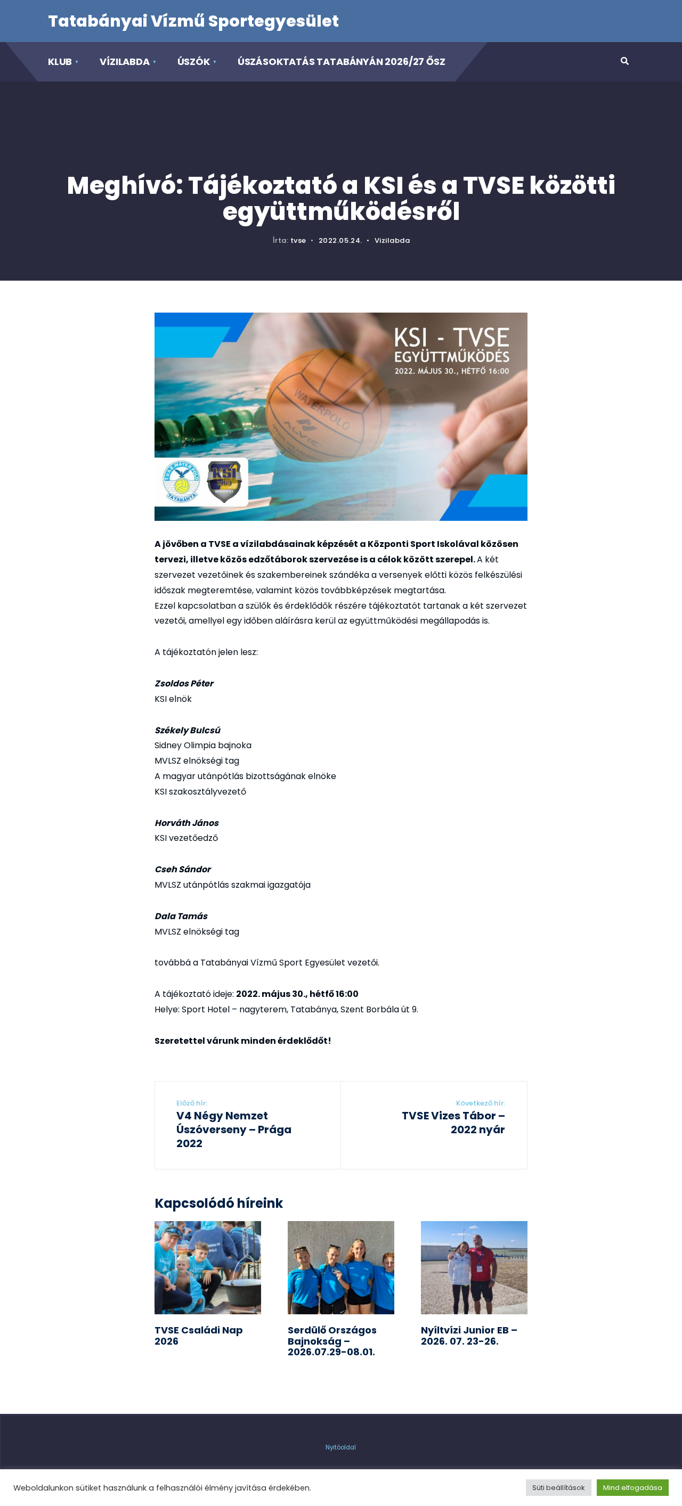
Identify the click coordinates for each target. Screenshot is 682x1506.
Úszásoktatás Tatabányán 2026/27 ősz (341, 61)
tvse (298, 240)
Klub (60, 61)
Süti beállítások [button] (558, 1488)
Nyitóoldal (341, 1447)
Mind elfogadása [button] (632, 1488)
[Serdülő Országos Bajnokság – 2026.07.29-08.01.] (341, 1267)
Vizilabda (392, 240)
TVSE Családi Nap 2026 (199, 1335)
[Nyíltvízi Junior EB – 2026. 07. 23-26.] (474, 1267)
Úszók (193, 61)
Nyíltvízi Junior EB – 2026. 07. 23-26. (469, 1335)
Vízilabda (124, 61)
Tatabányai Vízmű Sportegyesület (193, 21)
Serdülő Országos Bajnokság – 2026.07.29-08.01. (332, 1340)
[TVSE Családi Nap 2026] (208, 1267)
